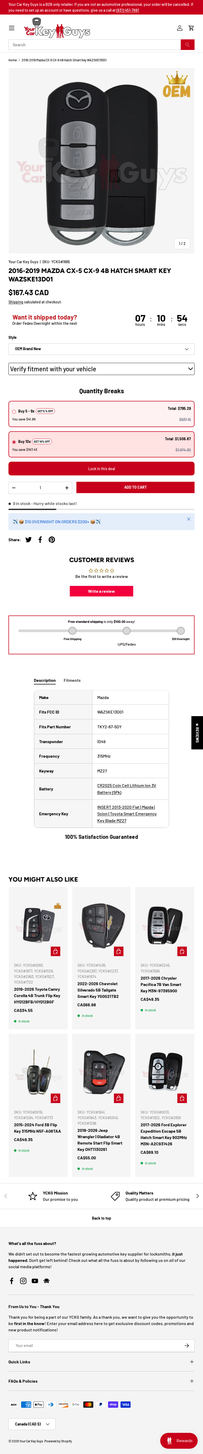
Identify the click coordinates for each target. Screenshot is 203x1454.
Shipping (15, 302)
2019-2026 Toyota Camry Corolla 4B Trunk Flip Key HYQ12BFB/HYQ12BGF (37, 995)
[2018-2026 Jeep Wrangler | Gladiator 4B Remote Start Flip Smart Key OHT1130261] (101, 1072)
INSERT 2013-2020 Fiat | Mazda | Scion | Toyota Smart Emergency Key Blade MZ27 (127, 813)
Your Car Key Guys (23, 262)
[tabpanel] (101, 765)
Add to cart (135, 487)
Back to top (101, 1218)
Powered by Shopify (58, 1441)
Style (12, 337)
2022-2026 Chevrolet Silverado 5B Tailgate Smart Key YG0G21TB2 (98, 990)
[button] (191, 28)
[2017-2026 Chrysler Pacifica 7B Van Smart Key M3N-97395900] (165, 925)
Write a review (101, 591)
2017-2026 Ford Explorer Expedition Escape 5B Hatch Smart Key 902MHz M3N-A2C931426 (164, 1134)
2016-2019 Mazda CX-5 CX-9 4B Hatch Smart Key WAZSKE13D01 (64, 60)
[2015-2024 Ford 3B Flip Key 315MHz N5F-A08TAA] (38, 1072)
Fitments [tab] (72, 680)
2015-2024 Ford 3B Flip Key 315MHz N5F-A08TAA (37, 1127)
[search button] (188, 44)
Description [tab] (45, 680)
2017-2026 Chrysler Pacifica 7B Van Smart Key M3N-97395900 (161, 984)
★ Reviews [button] (197, 733)
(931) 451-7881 (127, 10)
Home (12, 60)
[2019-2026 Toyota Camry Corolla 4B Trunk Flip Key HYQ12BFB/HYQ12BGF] (38, 925)
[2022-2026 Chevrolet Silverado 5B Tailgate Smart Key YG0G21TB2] (101, 925)
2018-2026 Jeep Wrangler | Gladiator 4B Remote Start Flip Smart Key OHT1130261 (99, 1140)
